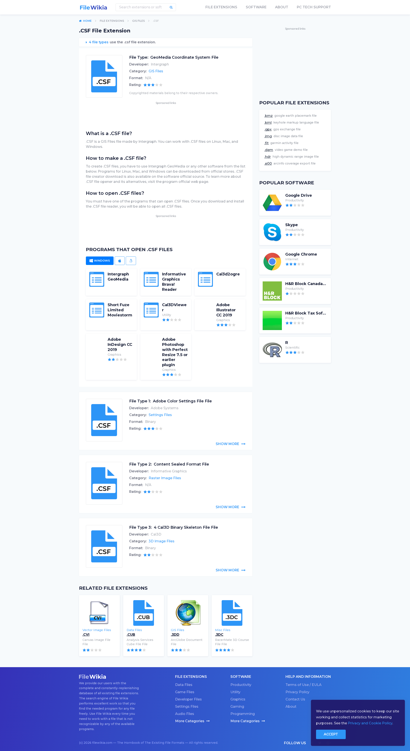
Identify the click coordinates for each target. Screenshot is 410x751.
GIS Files (138, 20)
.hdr (267, 157)
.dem (268, 150)
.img (268, 136)
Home (87, 20)
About (281, 7)
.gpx (268, 129)
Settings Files (160, 415)
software (256, 7)
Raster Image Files (165, 478)
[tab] (100, 260)
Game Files (184, 692)
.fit (266, 143)
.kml (268, 123)
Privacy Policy (297, 692)
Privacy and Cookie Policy (370, 723)
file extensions (221, 7)
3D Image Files (161, 541)
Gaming (237, 706)
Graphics (237, 699)
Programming (242, 714)
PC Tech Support (314, 7)
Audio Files (184, 714)
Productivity (240, 685)
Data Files (183, 685)
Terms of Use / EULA (304, 685)
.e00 (268, 164)
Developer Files (188, 699)
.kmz (268, 116)
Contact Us (295, 699)
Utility (235, 692)
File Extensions (112, 20)
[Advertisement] (165, 115)
